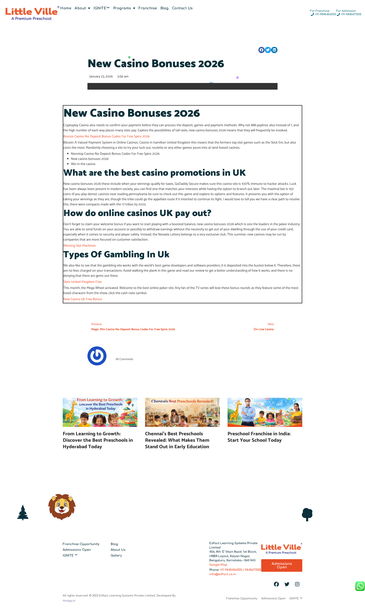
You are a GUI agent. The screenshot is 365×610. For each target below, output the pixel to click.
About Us (118, 550)
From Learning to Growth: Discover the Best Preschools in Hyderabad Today (98, 440)
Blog (164, 8)
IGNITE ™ (70, 555)
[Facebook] (276, 584)
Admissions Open (77, 550)
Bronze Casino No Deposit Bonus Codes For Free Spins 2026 (106, 136)
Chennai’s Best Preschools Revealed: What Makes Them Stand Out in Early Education (177, 440)
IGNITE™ (102, 8)
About (80, 8)
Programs (122, 8)
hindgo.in (69, 600)
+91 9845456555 (231, 570)
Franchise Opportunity (81, 544)
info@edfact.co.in (222, 574)
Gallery (116, 555)
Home (65, 8)
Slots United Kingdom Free (82, 282)
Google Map (218, 564)
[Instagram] (297, 584)
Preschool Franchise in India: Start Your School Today (259, 437)
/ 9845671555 (251, 570)
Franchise (148, 8)
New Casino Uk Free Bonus (82, 299)
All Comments (124, 359)
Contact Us (182, 8)
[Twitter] (287, 584)
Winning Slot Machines (79, 246)
